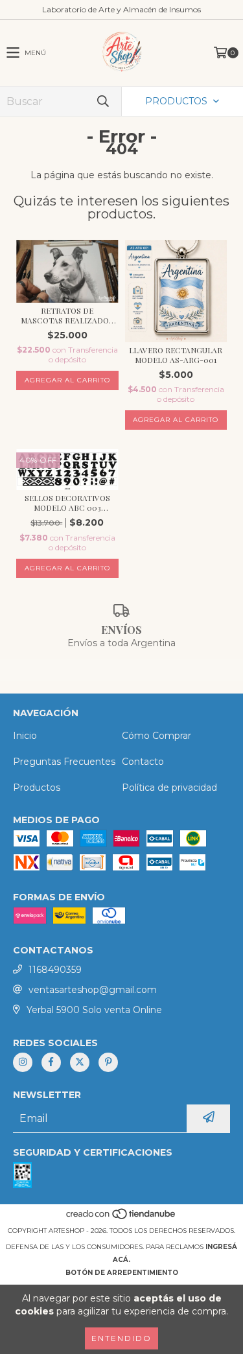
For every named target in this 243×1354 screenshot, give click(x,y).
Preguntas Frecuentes (64, 761)
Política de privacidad (169, 787)
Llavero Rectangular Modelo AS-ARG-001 (175, 355)
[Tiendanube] (121, 1217)
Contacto (143, 761)
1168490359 (55, 969)
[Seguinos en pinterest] (108, 1062)
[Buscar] (102, 101)
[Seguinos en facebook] (51, 1062)
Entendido (121, 1338)
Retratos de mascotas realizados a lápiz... (67, 315)
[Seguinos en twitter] (79, 1062)
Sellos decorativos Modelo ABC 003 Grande (67, 503)
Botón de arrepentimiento (121, 1272)
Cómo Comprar (156, 735)
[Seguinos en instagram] (22, 1062)
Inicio (25, 735)
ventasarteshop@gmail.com (93, 990)
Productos (36, 787)
